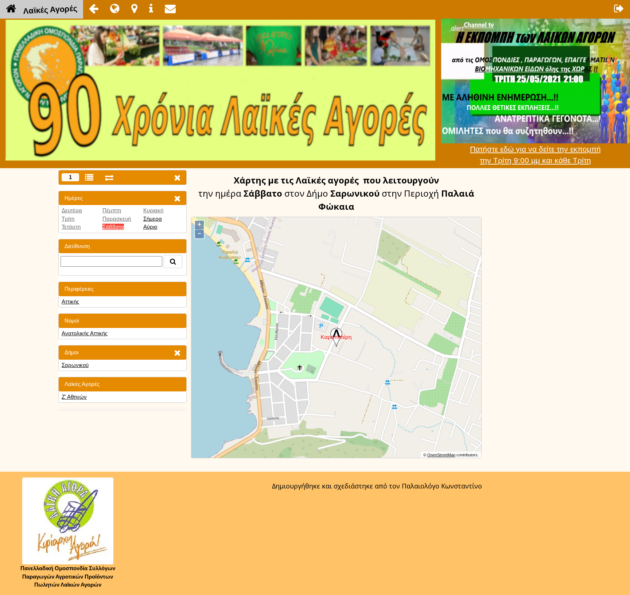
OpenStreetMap (441, 455)
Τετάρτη (71, 227)
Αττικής (70, 301)
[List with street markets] (89, 177)
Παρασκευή (116, 219)
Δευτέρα (72, 210)
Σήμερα (152, 219)
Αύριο (150, 227)
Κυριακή (153, 210)
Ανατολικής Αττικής (85, 333)
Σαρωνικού (75, 365)
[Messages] (170, 8)
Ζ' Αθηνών (74, 397)
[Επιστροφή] (93, 8)
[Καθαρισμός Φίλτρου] (177, 198)
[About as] (151, 8)
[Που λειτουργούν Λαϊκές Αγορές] (134, 8)
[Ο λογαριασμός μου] (619, 8)
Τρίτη (68, 219)
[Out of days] (109, 177)
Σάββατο (113, 227)
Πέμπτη (111, 210)
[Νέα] (114, 8)
